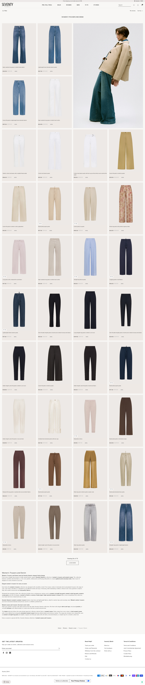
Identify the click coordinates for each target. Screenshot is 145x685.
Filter (5, 10)
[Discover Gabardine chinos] (90, 416)
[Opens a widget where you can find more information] (6, 682)
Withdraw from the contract (92, 651)
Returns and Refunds (90, 653)
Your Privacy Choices (78, 681)
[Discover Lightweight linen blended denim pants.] (55, 44)
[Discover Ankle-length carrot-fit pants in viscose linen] (19, 416)
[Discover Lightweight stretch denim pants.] (19, 310)
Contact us (88, 659)
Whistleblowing (128, 656)
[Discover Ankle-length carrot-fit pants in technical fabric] (90, 363)
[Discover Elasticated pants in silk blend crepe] (126, 416)
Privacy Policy (127, 651)
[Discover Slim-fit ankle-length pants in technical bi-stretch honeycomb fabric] (55, 310)
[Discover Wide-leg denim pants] (90, 522)
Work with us (107, 651)
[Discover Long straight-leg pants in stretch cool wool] (90, 310)
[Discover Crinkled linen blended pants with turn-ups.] (55, 416)
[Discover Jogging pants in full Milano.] (126, 257)
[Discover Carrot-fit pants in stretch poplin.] (126, 150)
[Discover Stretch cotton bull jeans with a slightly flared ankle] (19, 150)
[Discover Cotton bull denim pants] (55, 150)
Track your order (89, 645)
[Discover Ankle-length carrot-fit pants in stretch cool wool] (19, 363)
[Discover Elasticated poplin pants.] (55, 204)
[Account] (138, 5)
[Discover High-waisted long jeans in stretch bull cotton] (55, 97)
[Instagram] (6, 652)
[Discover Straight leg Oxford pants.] (90, 257)
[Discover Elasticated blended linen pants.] (126, 469)
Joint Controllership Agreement (132, 648)
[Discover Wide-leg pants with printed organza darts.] (126, 204)
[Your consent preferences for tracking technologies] (142, 682)
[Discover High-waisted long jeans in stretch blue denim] (19, 44)
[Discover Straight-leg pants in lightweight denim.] (126, 522)
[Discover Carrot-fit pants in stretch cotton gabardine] (19, 204)
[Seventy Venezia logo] (20, 5)
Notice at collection (62, 681)
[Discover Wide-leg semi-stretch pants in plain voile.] (90, 469)
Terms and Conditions (130, 645)
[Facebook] (3, 652)
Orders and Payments (91, 648)
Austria (4, 671)
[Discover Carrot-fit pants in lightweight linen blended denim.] (19, 97)
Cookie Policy (127, 653)
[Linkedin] (10, 652)
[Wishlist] (134, 5)
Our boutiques (108, 648)
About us (106, 645)
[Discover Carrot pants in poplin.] (90, 204)
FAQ (86, 656)
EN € (142, 1)
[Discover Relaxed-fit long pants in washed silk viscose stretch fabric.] (19, 469)
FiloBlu (91, 675)
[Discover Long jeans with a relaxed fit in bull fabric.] (19, 257)
